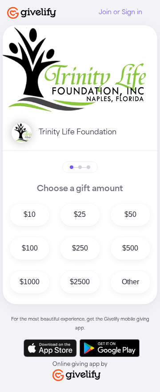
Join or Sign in (120, 12)
